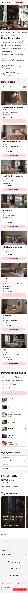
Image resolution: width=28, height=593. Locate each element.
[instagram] (12, 568)
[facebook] (9, 568)
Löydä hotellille (4, 483)
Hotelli (2, 35)
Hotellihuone (16, 32)
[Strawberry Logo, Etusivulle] (5, 2)
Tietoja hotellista (5, 32)
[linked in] (16, 568)
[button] (14, 98)
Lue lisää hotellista (5, 51)
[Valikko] (25, 2)
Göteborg (13, 35)
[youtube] (19, 568)
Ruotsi (7, 35)
